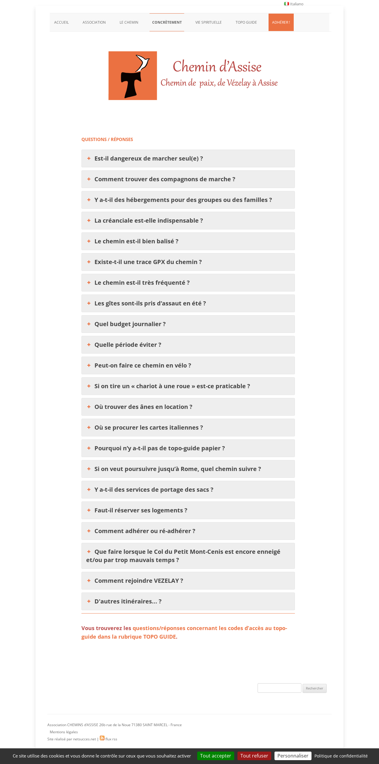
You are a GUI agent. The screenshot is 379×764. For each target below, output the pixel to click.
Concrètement (167, 22)
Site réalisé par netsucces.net (71, 739)
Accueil (61, 22)
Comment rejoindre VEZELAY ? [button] (138, 581)
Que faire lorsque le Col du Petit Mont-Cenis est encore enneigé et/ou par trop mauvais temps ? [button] (183, 556)
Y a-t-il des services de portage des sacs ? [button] (153, 489)
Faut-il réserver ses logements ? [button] (140, 510)
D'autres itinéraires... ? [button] (128, 601)
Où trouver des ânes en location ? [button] (143, 407)
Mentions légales (64, 731)
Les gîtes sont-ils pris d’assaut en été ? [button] (150, 303)
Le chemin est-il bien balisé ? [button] (136, 241)
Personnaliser (293, 755)
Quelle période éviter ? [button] (127, 345)
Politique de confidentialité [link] (341, 756)
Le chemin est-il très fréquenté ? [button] (142, 282)
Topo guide (246, 22)
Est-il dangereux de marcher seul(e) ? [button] (148, 158)
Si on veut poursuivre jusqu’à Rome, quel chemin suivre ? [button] (177, 469)
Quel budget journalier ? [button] (130, 324)
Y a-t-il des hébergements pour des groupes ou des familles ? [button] (183, 200)
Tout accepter (215, 755)
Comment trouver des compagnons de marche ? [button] (164, 179)
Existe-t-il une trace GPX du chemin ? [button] (148, 262)
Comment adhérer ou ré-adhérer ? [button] (144, 531)
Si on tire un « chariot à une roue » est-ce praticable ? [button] (172, 386)
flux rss (111, 739)
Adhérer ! (281, 22)
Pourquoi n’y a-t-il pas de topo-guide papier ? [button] (159, 448)
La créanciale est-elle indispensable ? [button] (148, 220)
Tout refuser (254, 755)
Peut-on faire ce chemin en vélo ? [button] (142, 365)
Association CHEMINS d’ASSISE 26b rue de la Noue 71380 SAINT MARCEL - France (114, 724)
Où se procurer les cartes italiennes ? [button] (148, 427)
